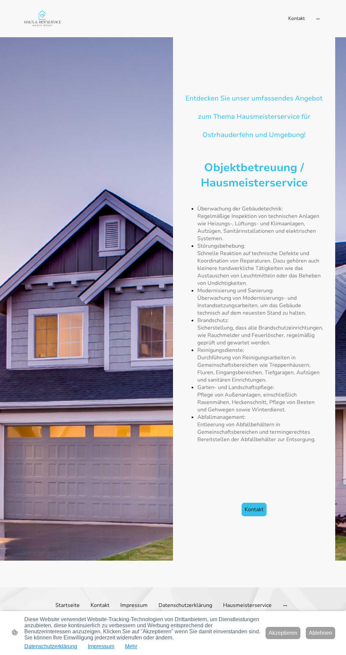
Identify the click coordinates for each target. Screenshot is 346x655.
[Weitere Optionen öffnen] (318, 19)
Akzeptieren (283, 633)
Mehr (131, 646)
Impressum (101, 646)
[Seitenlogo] (42, 18)
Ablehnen (320, 633)
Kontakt (254, 509)
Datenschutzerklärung (50, 646)
